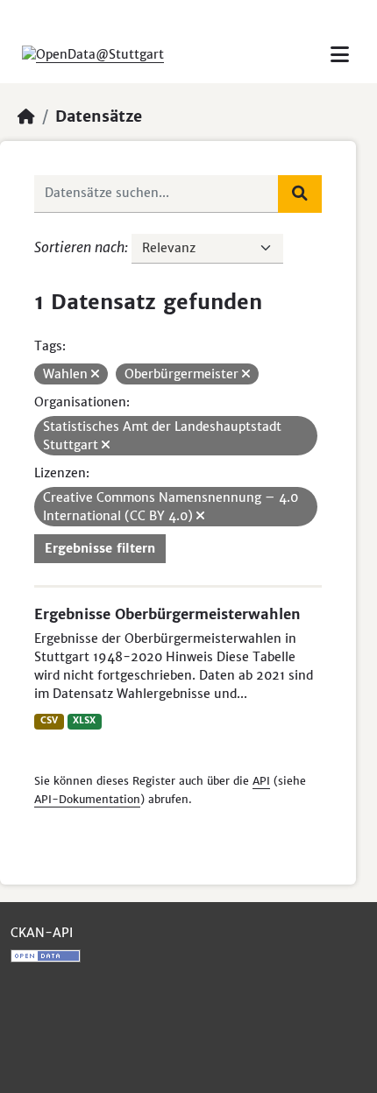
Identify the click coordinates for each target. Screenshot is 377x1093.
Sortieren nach (79, 247)
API (261, 780)
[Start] (26, 116)
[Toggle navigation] (339, 54)
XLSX (84, 720)
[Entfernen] (95, 374)
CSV (49, 720)
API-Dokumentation (87, 799)
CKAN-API (42, 933)
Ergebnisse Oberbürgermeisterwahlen (167, 614)
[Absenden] (300, 193)
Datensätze (98, 116)
